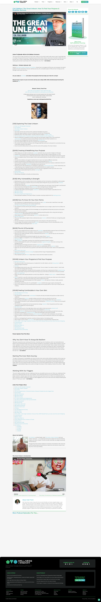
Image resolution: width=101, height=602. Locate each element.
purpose (36, 152)
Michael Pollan (18, 294)
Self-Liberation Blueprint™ (40, 592)
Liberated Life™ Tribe (39, 591)
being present (55, 263)
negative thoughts (46, 241)
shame (27, 254)
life (19, 81)
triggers (48, 236)
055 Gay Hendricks (19, 216)
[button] (77, 2)
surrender (23, 75)
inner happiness (20, 273)
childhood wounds (50, 301)
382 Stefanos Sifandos (20, 253)
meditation (36, 189)
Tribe (43, 1)
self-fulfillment (41, 140)
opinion (27, 298)
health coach (52, 274)
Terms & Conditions (91, 598)
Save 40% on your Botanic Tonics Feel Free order (39, 90)
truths (44, 202)
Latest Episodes (9, 591)
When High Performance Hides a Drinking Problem (16, 580)
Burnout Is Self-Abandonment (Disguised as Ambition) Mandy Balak (49, 575)
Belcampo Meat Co (19, 325)
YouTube (19, 429)
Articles (55, 593)
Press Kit (84, 593)
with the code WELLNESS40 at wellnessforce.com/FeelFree (39, 92)
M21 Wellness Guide (19, 328)
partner (53, 246)
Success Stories (23, 593)
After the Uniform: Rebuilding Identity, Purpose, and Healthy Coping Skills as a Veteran (20, 578)
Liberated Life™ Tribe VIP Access (41, 593)
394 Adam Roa (18, 306)
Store (65, 1)
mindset (39, 282)
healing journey (56, 195)
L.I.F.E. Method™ (38, 594)
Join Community (23, 591)
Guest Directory (9, 593)
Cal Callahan (33, 67)
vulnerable (28, 164)
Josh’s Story (85, 591)
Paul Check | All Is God (20, 250)
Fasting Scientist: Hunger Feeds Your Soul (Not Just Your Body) (48, 579)
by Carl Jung (21, 292)
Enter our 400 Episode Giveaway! (23, 126)
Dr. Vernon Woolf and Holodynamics (23, 193)
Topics (7, 592)
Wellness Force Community (21, 329)
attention (36, 215)
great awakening (37, 314)
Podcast (36, 1)
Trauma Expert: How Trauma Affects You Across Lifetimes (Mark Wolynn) (50, 577)
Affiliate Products (71, 591)
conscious (22, 311)
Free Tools (56, 591)
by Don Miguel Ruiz (34, 136)
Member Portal (23, 592)
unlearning (47, 309)
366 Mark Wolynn (19, 191)
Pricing (21, 594)
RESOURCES (57, 590)
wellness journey (19, 213)
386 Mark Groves (19, 192)
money (42, 280)
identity (36, 222)
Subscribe (8, 594)
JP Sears (17, 266)
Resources (58, 1)
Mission (84, 592)
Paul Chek (17, 130)
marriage (37, 169)
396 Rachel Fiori (18, 239)
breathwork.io (18, 326)
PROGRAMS (38, 590)
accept (28, 185)
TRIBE (22, 590)
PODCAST (8, 590)
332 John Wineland (19, 172)
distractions (34, 186)
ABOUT (84, 590)
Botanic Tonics (18, 323)
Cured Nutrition (18, 322)
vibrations (44, 304)
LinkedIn (19, 430)
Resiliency (17, 155)
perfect (46, 233)
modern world (48, 134)
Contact (84, 594)
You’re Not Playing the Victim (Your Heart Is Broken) (46, 581)
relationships (18, 138)
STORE (70, 590)
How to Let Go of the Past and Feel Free (14, 584)
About (71, 1)
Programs (50, 1)
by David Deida (25, 205)
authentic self (54, 308)
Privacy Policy (84, 598)
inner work (34, 223)
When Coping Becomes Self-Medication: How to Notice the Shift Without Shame (20, 582)
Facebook (19, 426)
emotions (58, 299)
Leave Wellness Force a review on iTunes (24, 419)
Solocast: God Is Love (20, 261)
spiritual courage (29, 251)
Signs (16, 277)
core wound (31, 319)
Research (56, 594)
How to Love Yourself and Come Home (14, 575)
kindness (61, 182)
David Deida (18, 171)
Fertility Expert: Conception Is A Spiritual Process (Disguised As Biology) (50, 583)
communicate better (49, 165)
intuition (44, 218)
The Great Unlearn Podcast (22, 67)
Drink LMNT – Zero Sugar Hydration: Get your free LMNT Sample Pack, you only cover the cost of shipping (40, 321)
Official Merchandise (72, 592)
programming (40, 244)
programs (20, 240)
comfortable (32, 295)
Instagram (19, 428)
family (50, 161)
